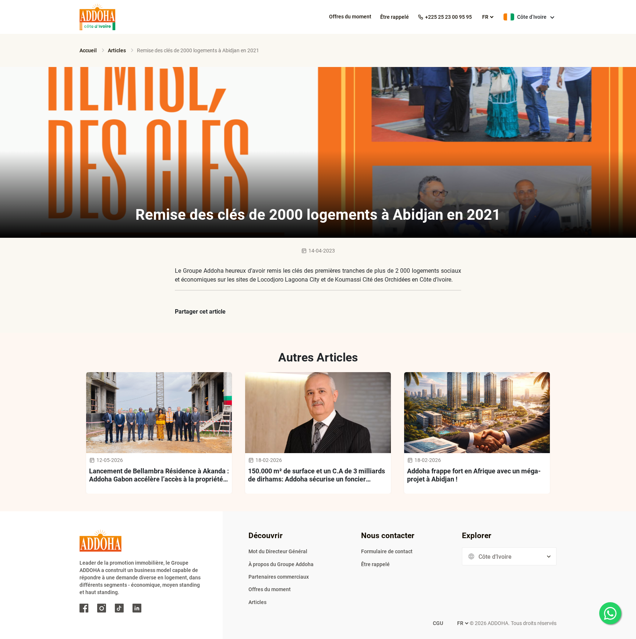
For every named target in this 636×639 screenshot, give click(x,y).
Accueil (88, 50)
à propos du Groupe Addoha (281, 564)
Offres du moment (350, 17)
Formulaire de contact (387, 551)
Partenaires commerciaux (278, 577)
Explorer (476, 535)
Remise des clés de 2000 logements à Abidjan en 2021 (198, 50)
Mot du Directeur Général (277, 551)
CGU (438, 623)
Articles (117, 50)
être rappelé (394, 17)
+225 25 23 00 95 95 (448, 17)
